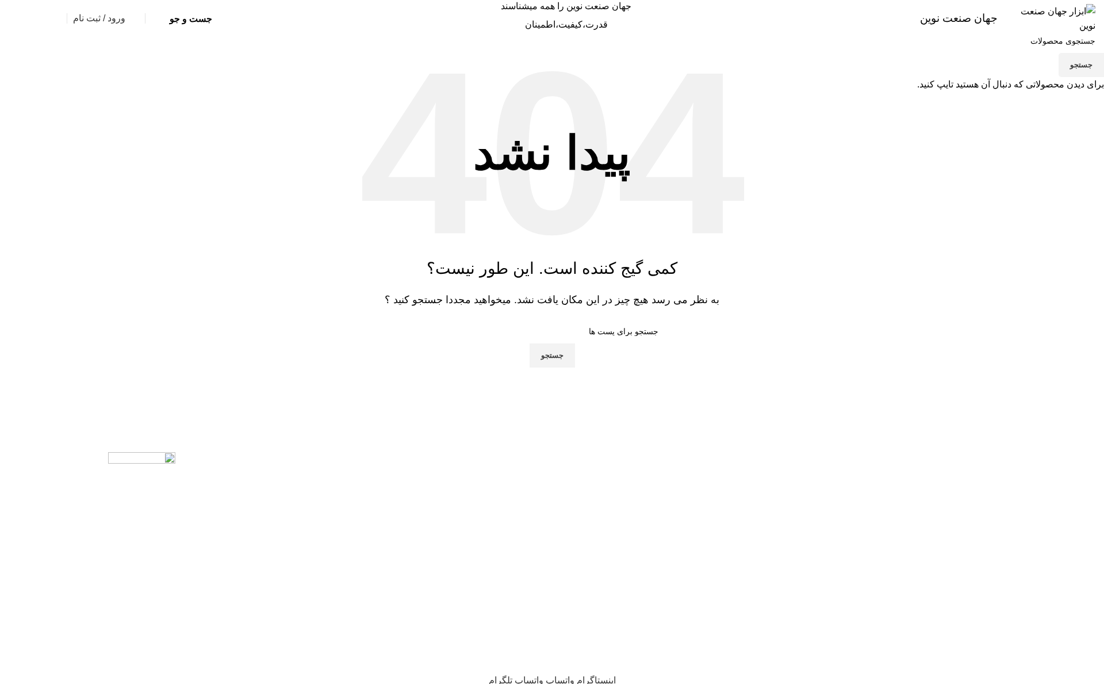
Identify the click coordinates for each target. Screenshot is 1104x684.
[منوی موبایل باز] (1062, 48)
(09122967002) (194, 49)
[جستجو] (154, 18)
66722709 (82, 49)
